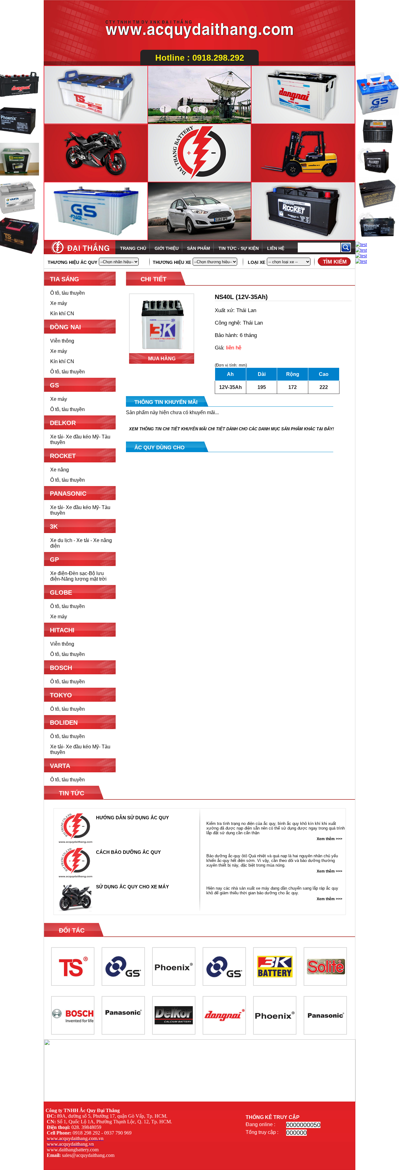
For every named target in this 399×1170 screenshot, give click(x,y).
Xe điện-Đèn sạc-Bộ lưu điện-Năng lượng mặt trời (78, 576)
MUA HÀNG (161, 358)
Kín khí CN (62, 313)
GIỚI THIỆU (167, 248)
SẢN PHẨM (198, 248)
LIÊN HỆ (275, 248)
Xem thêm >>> (329, 839)
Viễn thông (62, 341)
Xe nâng (59, 469)
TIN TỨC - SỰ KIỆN (239, 248)
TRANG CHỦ (133, 248)
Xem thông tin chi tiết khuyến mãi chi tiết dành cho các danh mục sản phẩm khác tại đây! (231, 429)
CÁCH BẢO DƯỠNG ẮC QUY (128, 852)
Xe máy (58, 303)
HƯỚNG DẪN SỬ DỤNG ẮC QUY (132, 817)
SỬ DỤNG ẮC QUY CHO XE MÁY (132, 886)
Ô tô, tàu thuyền (67, 293)
